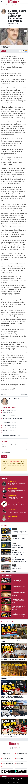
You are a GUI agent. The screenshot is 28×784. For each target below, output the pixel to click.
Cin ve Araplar (6, 425)
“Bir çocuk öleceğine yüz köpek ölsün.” (13, 418)
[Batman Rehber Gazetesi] (13, 1)
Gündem (14, 529)
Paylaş (4, 50)
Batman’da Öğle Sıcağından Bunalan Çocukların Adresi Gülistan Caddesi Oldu (19, 553)
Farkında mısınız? (12, 518)
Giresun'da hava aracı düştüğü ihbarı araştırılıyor (18, 568)
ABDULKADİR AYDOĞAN (14, 503)
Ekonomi (20, 5)
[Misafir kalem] (4, 511)
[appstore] (7, 771)
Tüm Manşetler (19, 763)
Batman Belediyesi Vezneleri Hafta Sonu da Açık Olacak (18, 539)
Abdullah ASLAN (12, 488)
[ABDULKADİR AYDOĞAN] (4, 504)
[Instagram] (14, 748)
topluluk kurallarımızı (14, 461)
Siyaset (13, 5)
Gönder (4, 456)
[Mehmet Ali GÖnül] (3, 11)
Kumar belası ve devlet (9, 435)
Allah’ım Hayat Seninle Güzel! (16, 505)
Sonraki (23, 394)
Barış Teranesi (6, 427)
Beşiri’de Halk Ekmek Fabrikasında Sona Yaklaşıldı (19, 532)
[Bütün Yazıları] (26, 407)
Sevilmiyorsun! (6, 410)
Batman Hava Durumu (22, 753)
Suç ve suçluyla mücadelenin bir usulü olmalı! (16, 491)
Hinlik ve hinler (7, 422)
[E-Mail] (9, 26)
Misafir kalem (12, 509)
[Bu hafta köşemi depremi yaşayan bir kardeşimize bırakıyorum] (14, 36)
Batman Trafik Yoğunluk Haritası (19, 759)
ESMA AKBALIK (12, 495)
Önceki (4, 394)
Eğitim (13, 557)
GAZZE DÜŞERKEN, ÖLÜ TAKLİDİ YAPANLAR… (16, 484)
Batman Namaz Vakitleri (5, 759)
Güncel (8, 5)
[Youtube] (16, 748)
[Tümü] (26, 478)
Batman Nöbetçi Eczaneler (5, 754)
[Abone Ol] (26, 51)
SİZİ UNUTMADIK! (7, 413)
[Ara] (25, 2)
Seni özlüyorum (7, 415)
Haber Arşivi (19, 767)
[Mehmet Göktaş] (4, 517)
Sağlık (13, 571)
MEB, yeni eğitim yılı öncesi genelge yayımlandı (19, 560)
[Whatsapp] (19, 748)
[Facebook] (9, 748)
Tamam (18, 782)
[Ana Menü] (1, 1)
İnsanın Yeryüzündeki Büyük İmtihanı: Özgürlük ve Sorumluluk (17, 512)
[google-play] (20, 771)
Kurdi (25, 5)
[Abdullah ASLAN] (4, 490)
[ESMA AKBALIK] (4, 497)
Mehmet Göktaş (13, 516)
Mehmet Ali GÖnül (13, 23)
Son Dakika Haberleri (7, 767)
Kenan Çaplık (12, 481)
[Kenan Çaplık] (4, 483)
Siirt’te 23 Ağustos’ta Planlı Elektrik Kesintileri (18, 546)
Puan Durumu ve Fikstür (8, 763)
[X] (11, 748)
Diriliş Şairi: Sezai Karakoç (9, 433)
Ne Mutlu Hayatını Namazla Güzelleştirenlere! (15, 498)
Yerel (2, 5)
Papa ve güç (6, 430)
